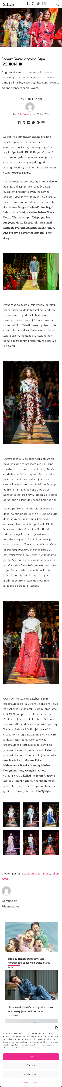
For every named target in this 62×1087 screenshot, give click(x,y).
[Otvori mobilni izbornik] (49, 4)
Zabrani (31, 1065)
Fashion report (31, 99)
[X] (23, 122)
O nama (26, 1082)
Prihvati (31, 1056)
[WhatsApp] (33, 122)
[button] (57, 1027)
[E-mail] (43, 122)
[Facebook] (19, 122)
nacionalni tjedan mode (35, 873)
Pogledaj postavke (31, 1074)
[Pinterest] (38, 122)
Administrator (26, 114)
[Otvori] (57, 4)
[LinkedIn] (28, 122)
